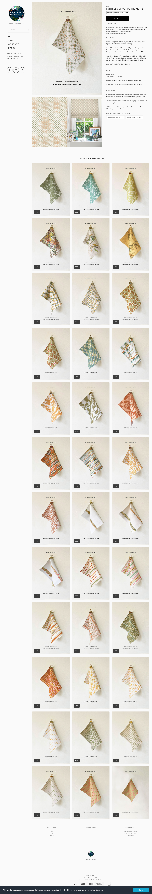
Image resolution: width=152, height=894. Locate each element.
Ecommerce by (90, 875)
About (12, 40)
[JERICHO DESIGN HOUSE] (19, 14)
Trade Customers (15, 56)
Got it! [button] (141, 890)
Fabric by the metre (16, 53)
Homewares (13, 59)
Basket (12, 48)
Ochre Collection (134, 117)
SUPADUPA (91, 878)
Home (11, 37)
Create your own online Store (91, 880)
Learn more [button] (100, 890)
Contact (13, 44)
